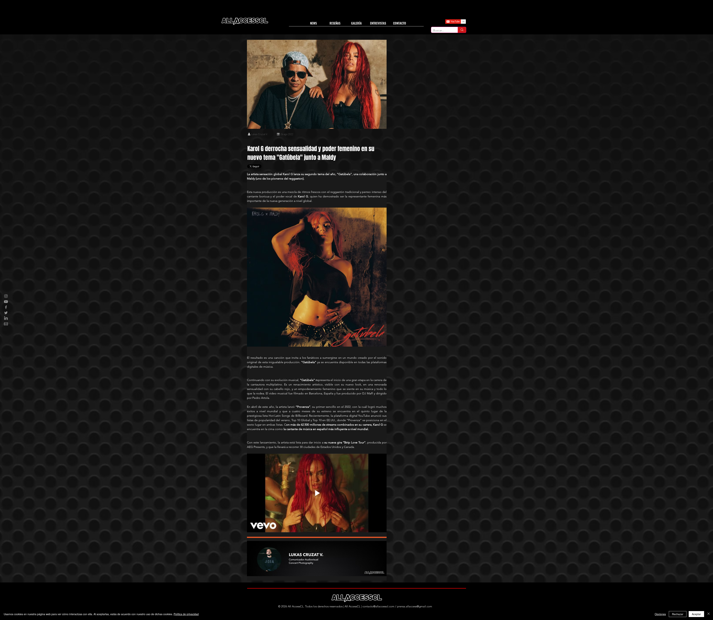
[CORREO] (6, 324)
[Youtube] (6, 301)
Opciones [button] (660, 614)
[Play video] (317, 493)
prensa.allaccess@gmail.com (414, 606)
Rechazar (677, 614)
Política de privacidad (186, 614)
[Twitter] (6, 313)
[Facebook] (6, 307)
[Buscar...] (462, 30)
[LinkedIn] (6, 318)
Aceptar (696, 614)
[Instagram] (6, 296)
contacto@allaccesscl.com (378, 606)
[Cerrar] (708, 614)
